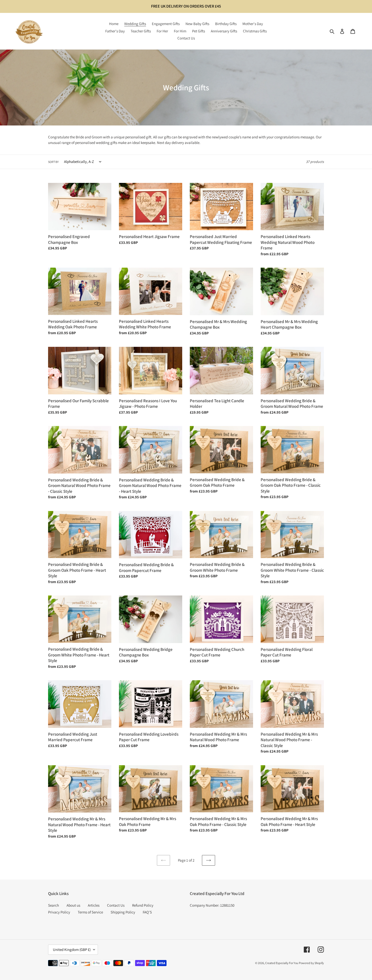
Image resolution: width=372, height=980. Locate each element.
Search (53, 905)
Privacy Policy (59, 912)
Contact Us (116, 905)
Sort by (53, 162)
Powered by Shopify (311, 963)
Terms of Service (90, 912)
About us (73, 905)
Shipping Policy (123, 912)
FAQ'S (147, 912)
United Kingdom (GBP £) (72, 949)
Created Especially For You (281, 963)
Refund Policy (142, 905)
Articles (93, 905)
